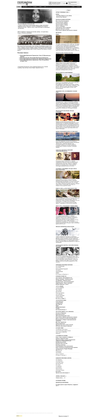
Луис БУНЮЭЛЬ (59, 294)
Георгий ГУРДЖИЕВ (60, 287)
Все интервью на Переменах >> (62, 274)
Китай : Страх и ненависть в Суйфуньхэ (64, 337)
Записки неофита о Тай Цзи (62, 24)
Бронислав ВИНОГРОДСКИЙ (62, 268)
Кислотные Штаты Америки (62, 23)
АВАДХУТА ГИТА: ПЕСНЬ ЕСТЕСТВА (64, 52)
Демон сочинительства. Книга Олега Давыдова (66, 318)
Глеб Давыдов (59, 366)
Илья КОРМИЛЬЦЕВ (60, 266)
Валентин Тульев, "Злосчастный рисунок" (65, 281)
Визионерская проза (60, 314)
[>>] (35, 19)
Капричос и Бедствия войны (62, 338)
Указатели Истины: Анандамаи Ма (26, 23)
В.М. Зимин (58, 364)
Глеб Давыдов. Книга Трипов (61, 329)
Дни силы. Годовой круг (61, 322)
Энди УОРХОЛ (59, 290)
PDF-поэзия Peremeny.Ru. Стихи (63, 315)
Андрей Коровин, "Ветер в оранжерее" (64, 282)
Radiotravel (58, 333)
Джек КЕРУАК (58, 291)
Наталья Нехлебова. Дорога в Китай (63, 330)
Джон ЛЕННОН (59, 289)
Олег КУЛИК (58, 267)
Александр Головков (60, 370)
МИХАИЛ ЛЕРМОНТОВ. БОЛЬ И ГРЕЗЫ (65, 226)
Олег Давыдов (59, 359)
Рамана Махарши (59, 301)
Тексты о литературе (60, 26)
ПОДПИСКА (78, 6)
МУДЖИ (57, 272)
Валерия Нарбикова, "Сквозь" (62, 284)
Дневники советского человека (62, 28)
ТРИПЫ (40, 6)
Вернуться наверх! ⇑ (64, 416)
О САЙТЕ (73, 6)
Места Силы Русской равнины (62, 20)
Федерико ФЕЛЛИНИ (60, 295)
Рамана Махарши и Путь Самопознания (64, 346)
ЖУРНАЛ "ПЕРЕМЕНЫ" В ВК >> (62, 12)
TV (30, 6)
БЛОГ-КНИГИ (25, 6)
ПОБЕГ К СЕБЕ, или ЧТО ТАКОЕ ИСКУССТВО (66, 188)
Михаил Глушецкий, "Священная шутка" (64, 279)
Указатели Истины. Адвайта (62, 22)
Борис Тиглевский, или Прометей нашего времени (67, 347)
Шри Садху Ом (59, 304)
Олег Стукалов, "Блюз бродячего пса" (64, 277)
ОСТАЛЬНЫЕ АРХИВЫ (61, 380)
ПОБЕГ (57, 34)
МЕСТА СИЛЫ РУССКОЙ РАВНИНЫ (64, 72)
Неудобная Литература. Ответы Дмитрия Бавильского (30, 66)
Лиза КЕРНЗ (58, 270)
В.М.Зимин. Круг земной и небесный (64, 326)
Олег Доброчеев (59, 360)
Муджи (57, 305)
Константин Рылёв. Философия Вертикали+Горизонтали (34, 57)
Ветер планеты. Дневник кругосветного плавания (66, 30)
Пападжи (58, 308)
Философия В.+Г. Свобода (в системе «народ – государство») (33, 31)
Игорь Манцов (58, 367)
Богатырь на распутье (60, 344)
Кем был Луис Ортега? (61, 17)
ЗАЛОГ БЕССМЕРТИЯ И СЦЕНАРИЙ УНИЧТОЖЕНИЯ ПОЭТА (64, 151)
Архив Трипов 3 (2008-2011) (61, 332)
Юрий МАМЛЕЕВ (59, 271)
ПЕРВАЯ (19, 6)
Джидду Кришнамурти (60, 307)
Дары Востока (59, 350)
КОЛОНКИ (35, 6)
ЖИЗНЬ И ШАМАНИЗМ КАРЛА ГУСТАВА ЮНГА (67, 131)
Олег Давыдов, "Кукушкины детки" (63, 280)
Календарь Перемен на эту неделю (64, 15)
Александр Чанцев (59, 362)
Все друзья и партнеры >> (61, 355)
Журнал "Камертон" (60, 353)
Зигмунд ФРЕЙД (59, 297)
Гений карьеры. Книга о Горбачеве (63, 27)
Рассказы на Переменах (61, 313)
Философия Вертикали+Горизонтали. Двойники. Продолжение (35, 58)
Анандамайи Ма (59, 303)
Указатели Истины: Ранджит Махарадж (64, 348)
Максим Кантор (59, 368)
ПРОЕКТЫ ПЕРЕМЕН (27, 33)
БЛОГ (45, 6)
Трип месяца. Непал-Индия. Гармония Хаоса (33, 67)
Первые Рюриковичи (60, 323)
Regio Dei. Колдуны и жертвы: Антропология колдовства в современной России (65, 340)
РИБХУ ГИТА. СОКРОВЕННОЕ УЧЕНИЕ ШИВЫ (67, 206)
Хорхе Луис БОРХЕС (60, 293)
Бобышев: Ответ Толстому (61, 343)
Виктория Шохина (59, 363)
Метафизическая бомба (61, 342)
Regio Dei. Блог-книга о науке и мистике (64, 324)
